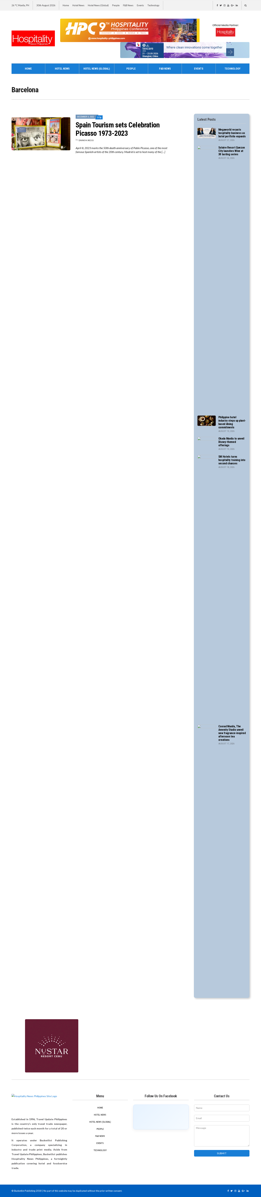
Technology (153, 5)
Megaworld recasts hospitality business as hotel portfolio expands (232, 133)
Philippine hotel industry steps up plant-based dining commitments (232, 422)
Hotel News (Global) (98, 5)
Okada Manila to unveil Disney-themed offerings (231, 442)
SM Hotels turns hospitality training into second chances (231, 460)
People (115, 5)
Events (140, 5)
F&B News (128, 5)
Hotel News (78, 5)
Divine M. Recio (86, 140)
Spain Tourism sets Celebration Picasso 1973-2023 (118, 129)
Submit (222, 1153)
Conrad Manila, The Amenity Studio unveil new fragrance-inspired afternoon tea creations (232, 733)
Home (66, 5)
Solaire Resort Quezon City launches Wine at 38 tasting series (231, 151)
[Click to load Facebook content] (161, 1117)
